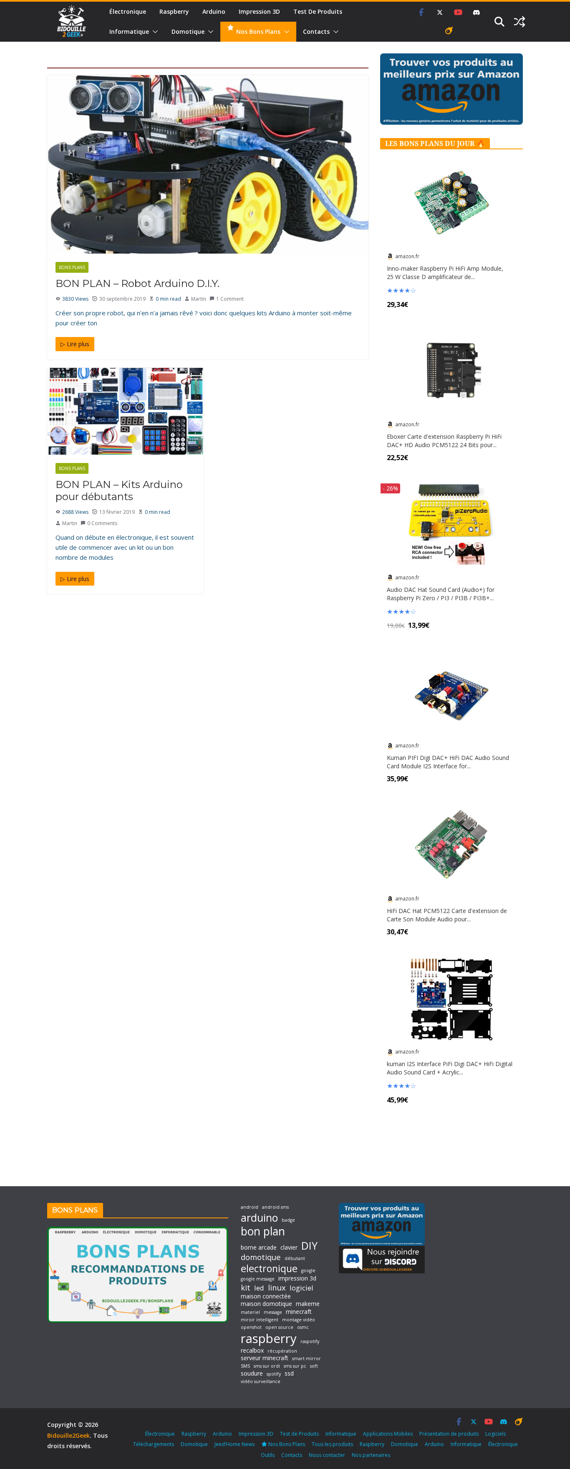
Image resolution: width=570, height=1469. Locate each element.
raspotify (309, 1341)
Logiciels (495, 1433)
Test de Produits (317, 11)
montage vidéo (298, 1320)
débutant (295, 1258)
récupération (282, 1351)
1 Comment (230, 298)
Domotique (188, 31)
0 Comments (102, 523)
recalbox (252, 1350)
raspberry (269, 1338)
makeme (308, 1304)
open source (279, 1327)
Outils (268, 1455)
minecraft (299, 1312)
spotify (274, 1374)
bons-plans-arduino (120, 267)
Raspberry (174, 11)
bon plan (263, 1231)
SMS (245, 1366)
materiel (250, 1312)
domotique (261, 1257)
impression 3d (297, 1278)
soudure (252, 1373)
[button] (153, 32)
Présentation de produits (449, 1433)
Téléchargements (153, 1444)
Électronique (127, 11)
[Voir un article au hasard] (519, 22)
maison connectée (266, 1296)
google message (258, 1279)
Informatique (129, 31)
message (273, 1312)
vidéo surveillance (260, 1381)
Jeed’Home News (234, 1444)
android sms (275, 1207)
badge (288, 1220)
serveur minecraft (264, 1358)
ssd (289, 1373)
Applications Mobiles (388, 1433)
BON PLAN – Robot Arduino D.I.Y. (137, 283)
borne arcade (259, 1247)
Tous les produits (332, 1444)
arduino (259, 1218)
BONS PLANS (72, 267)
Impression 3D (259, 11)
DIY (309, 1246)
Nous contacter (327, 1455)
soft (314, 1366)
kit (245, 1288)
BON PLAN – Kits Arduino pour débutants (119, 490)
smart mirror (306, 1358)
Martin (198, 298)
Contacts (316, 31)
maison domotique (266, 1304)
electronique (269, 1268)
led (259, 1287)
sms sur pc (295, 1366)
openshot (251, 1327)
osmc (303, 1327)
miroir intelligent (259, 1320)
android (249, 1207)
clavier (289, 1247)
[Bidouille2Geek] (71, 22)
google (308, 1270)
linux (277, 1288)
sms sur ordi (267, 1366)
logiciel (301, 1287)
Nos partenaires (371, 1455)
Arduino (213, 11)
